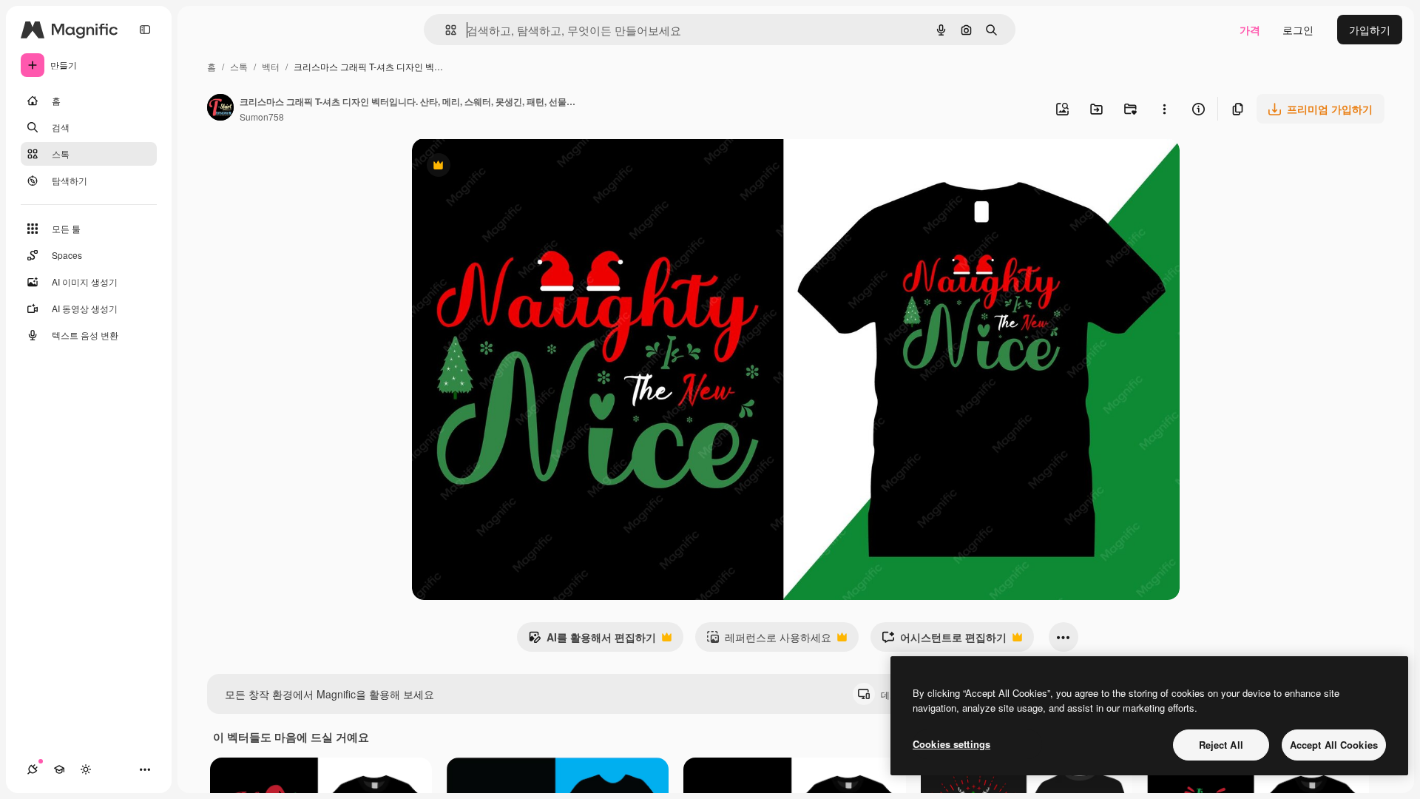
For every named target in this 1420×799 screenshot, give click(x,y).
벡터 (271, 66)
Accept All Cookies (1334, 745)
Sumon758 (262, 116)
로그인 (1298, 29)
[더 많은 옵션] (1164, 109)
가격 (1250, 29)
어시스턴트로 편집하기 (944, 641)
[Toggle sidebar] (145, 29)
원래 (497, 167)
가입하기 (1369, 29)
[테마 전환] (86, 769)
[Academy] (59, 769)
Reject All (1221, 745)
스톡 (239, 66)
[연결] (32, 769)
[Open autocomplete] (445, 30)
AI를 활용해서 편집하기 (592, 641)
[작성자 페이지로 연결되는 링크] (220, 109)
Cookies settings (951, 744)
